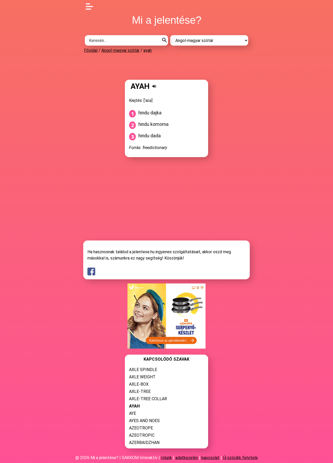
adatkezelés (186, 457)
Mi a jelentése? (166, 20)
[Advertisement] (166, 66)
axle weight (142, 376)
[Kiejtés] (154, 86)
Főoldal (91, 50)
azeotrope (141, 427)
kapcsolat (210, 457)
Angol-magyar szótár (120, 50)
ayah (147, 50)
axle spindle (143, 369)
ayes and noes (144, 420)
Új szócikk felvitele (240, 457)
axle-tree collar (148, 398)
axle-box (139, 384)
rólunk (166, 457)
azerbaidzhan (144, 442)
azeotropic (142, 435)
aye (132, 413)
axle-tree (140, 391)
